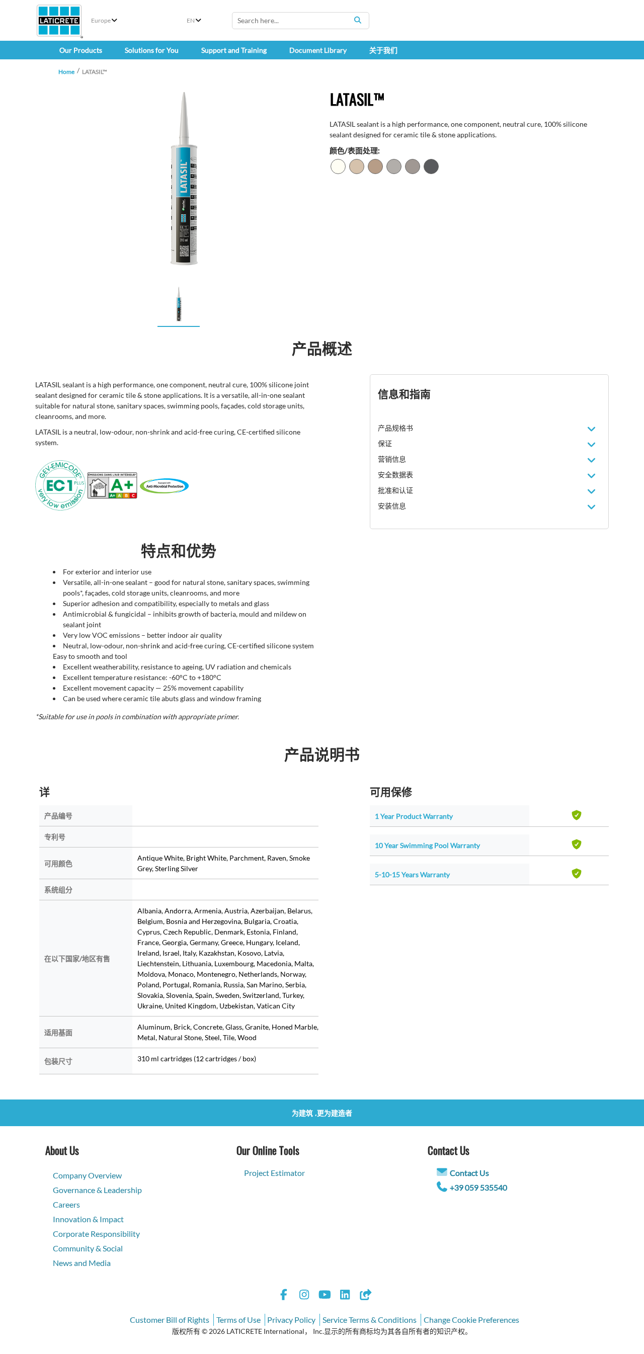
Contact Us (469, 1172)
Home (66, 71)
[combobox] (300, 20)
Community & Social (88, 1248)
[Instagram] (304, 1296)
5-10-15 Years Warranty (412, 874)
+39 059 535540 (478, 1187)
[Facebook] (284, 1296)
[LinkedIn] (345, 1296)
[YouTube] (324, 1296)
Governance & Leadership (97, 1190)
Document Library (318, 50)
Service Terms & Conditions (370, 1319)
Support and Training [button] (234, 50)
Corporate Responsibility (96, 1233)
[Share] (365, 1296)
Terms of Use (238, 1319)
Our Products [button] (80, 50)
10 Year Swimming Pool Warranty (427, 845)
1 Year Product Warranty (414, 816)
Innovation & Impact (88, 1219)
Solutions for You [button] (152, 50)
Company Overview (87, 1175)
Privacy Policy (291, 1319)
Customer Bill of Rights (169, 1319)
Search (357, 20)
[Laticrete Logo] (59, 20)
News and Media (82, 1262)
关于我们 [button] (383, 50)
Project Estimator (274, 1172)
